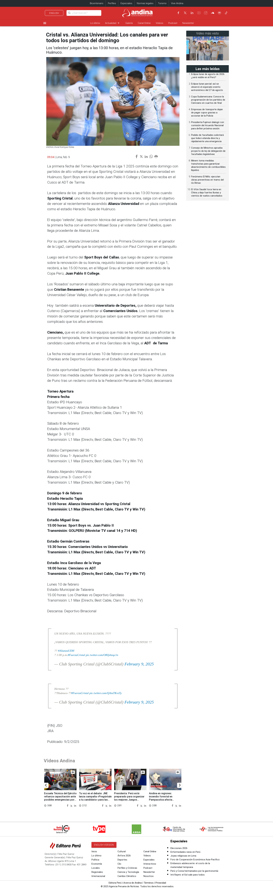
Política (95, 859)
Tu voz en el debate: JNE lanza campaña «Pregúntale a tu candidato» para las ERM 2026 (95, 798)
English (54, 13)
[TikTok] (226, 13)
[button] (46, 785)
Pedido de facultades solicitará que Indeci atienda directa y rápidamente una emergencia (207, 138)
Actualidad (112, 23)
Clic (119, 863)
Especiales (126, 3)
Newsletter (188, 23)
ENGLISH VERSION (104, 845)
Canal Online (144, 23)
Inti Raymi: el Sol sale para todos (187, 874)
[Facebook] (178, 13)
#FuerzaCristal (76, 655)
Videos (159, 23)
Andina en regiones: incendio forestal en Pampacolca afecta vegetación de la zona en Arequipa (163, 799)
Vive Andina (177, 3)
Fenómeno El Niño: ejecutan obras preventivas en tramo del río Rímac (207, 179)
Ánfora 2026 (124, 855)
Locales (95, 867)
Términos (149, 882)
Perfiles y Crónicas (127, 867)
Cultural (122, 851)
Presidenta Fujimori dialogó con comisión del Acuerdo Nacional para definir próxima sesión (207, 125)
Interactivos (149, 863)
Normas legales (145, 3)
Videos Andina (59, 760)
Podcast (172, 23)
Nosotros (148, 876)
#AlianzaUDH (66, 650)
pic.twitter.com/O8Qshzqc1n (102, 655)
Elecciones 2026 (178, 848)
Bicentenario (96, 3)
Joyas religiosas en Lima (183, 855)
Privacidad (160, 882)
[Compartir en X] (72, 805)
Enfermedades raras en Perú (185, 852)
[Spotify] (219, 13)
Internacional (98, 876)
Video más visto (207, 33)
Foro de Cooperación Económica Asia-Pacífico (195, 859)
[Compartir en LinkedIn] (75, 805)
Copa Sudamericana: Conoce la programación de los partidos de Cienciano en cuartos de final (208, 99)
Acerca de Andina (132, 882)
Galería (129, 23)
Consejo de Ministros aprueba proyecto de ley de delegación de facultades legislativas (208, 151)
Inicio (94, 851)
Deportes (122, 859)
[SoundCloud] (212, 13)
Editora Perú (115, 882)
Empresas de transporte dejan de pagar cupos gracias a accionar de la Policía (207, 112)
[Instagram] (206, 13)
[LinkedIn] (192, 13)
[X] (185, 13)
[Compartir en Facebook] (68, 805)
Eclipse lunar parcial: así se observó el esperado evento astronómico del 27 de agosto (207, 87)
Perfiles (112, 3)
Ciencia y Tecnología (128, 872)
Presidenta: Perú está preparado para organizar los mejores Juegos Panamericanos (129, 798)
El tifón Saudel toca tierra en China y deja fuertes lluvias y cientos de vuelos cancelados (206, 192)
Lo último (95, 23)
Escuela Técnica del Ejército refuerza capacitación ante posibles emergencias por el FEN (60, 798)
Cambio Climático (127, 876)
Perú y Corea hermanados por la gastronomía (194, 870)
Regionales (97, 872)
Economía (96, 863)
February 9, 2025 (139, 664)
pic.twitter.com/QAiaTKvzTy (105, 693)
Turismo (162, 3)
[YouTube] (199, 13)
